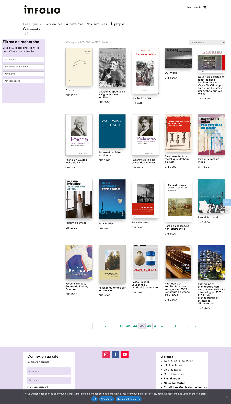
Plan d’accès (172, 378)
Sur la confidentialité (128, 399)
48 (163, 326)
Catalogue (30, 24)
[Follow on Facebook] (115, 354)
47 (156, 326)
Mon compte (194, 7)
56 (188, 326)
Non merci (106, 399)
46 (149, 326)
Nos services (97, 24)
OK (94, 399)
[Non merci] (226, 396)
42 (121, 326)
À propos (117, 24)
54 (174, 326)
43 (128, 326)
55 (181, 326)
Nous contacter (174, 383)
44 (135, 326)
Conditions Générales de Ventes (185, 387)
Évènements (31, 29)
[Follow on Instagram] (106, 354)
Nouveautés (53, 24)
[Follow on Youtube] (125, 354)
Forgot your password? (38, 387)
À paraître (74, 24)
